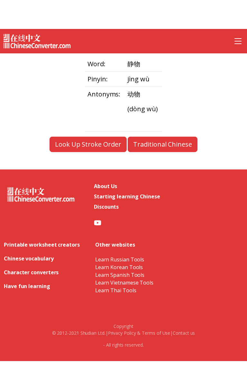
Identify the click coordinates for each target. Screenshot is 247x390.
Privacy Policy (122, 333)
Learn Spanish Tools (119, 274)
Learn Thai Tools (115, 290)
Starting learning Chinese (127, 196)
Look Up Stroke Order (88, 144)
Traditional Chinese (162, 144)
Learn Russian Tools (119, 259)
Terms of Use (156, 333)
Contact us (184, 333)
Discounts (106, 206)
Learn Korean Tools (119, 267)
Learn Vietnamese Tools (124, 282)
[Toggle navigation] (238, 41)
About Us (105, 186)
